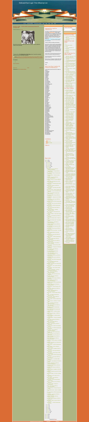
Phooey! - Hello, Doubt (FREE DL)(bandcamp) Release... (52, 272)
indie (35, 56)
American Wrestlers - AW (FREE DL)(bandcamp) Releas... (53, 222)
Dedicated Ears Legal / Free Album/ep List (33, 3)
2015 (47, 160)
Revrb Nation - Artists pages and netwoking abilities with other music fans (70, 80)
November (48, 163)
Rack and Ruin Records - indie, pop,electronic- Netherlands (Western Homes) (71, 210)
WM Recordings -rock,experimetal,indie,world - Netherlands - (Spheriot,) (70, 238)
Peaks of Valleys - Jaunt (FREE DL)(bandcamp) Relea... (52, 378)
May (47, 407)
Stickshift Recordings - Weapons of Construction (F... (52, 384)
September (48, 166)
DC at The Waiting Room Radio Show (27, 56)
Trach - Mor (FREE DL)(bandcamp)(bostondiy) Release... (52, 262)
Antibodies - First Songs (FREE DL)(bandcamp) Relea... (52, 396)
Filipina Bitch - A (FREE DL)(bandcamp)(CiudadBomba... (53, 307)
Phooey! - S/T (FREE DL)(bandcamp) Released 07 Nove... (53, 295)
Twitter (67, 46)
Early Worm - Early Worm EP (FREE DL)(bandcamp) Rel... (53, 241)
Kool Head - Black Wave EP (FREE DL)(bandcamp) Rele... (53, 284)
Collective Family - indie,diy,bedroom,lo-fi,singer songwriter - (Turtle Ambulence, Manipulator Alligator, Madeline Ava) (70, 124)
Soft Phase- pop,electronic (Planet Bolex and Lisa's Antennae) (70, 226)
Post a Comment (16, 63)
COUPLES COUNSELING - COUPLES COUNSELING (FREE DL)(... (53, 270)
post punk (41, 57)
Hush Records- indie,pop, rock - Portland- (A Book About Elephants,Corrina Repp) (71, 161)
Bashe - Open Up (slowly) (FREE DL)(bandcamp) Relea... (53, 338)
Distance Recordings (69, 140)
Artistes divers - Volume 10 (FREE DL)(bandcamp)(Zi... (53, 186)
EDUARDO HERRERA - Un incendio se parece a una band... (53, 243)
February (48, 411)
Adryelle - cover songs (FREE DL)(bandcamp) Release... (52, 322)
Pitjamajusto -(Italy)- (69, 200)
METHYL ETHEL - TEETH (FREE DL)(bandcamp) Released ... (53, 297)
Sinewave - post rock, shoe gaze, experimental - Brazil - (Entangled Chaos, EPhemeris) (71, 220)
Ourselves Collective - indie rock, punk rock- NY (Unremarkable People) (70, 194)
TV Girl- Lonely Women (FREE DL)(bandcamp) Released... (52, 253)
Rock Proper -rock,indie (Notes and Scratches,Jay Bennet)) (70, 216)
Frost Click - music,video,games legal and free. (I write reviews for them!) (71, 71)
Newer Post (15, 67)
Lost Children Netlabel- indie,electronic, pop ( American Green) (69, 178)
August (48, 167)
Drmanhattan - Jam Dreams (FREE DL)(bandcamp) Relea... (53, 394)
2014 (47, 161)
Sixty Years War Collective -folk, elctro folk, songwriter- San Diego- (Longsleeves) (70, 223)
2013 (47, 414)
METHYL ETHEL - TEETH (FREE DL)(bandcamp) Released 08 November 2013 (28, 57)
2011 (47, 416)
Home (28, 67)
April (47, 408)
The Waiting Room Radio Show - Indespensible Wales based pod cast (71, 61)
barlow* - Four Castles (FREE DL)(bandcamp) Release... (52, 386)
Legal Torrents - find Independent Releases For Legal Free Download (70, 86)
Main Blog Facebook (69, 45)
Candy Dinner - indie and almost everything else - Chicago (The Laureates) (70, 114)
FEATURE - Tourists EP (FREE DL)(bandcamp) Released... (52, 177)
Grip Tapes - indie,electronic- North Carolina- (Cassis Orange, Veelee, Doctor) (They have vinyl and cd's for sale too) (71, 150)
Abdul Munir (48, 421)
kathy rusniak (50, 142)
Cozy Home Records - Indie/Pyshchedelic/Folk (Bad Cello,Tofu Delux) (70, 128)
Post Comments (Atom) (22, 69)
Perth (36, 57)
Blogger (55, 419)
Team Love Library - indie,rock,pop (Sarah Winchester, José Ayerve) (70, 229)
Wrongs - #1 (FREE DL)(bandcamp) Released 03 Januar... (52, 303)
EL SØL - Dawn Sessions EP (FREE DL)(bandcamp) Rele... (53, 305)
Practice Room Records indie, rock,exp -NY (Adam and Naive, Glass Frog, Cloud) (70, 205)
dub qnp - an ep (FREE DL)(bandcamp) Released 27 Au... (53, 193)
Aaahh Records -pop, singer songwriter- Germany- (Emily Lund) (70, 93)
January (48, 412)
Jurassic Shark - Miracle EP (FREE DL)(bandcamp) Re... (53, 320)
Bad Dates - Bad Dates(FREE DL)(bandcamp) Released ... (52, 291)
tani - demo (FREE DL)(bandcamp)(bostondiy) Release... (52, 251)
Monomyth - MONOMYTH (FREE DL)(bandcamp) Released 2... (53, 363)
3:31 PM (21, 29)
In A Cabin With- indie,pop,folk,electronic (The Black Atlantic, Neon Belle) (70, 167)
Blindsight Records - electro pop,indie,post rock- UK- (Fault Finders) (71, 107)
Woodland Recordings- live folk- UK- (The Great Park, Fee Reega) (70, 241)
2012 (47, 415)
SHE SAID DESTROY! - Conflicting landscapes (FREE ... (52, 210)
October (48, 165)
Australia (18, 56)
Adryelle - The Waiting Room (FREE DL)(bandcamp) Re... (53, 336)
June (47, 406)
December (48, 162)
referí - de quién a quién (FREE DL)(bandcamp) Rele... (52, 249)
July (47, 404)
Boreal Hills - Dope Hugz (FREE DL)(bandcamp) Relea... (52, 276)
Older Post (41, 67)
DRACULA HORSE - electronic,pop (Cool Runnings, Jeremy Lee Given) (71, 142)
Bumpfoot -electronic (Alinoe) (70, 111)
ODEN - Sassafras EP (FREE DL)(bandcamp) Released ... (52, 280)
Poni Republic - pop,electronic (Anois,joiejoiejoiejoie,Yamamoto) (70, 202)
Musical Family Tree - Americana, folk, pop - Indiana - (70, 184)
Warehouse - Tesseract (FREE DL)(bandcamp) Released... (52, 169)
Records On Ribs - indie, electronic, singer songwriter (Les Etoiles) (70, 213)
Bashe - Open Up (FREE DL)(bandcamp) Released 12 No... (53, 309)
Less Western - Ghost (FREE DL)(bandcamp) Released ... (52, 330)
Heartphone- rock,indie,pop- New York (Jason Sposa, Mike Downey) (70, 158)
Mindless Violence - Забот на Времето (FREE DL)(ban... (53, 347)
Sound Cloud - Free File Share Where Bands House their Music (70, 66)
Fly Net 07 (57, 421)
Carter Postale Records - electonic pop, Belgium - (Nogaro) (70, 120)
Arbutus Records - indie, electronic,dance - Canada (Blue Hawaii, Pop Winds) (70, 98)
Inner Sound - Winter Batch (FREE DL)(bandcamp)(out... (53, 239)
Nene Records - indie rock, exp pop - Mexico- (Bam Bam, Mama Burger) (70, 187)
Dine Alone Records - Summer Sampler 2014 (54, 189)
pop (38, 57)
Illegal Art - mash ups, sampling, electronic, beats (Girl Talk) (70, 164)
